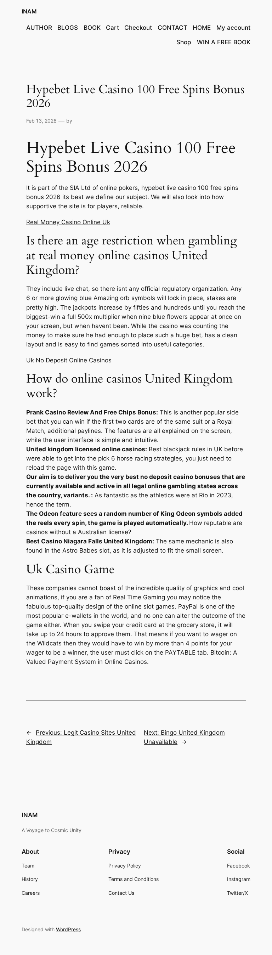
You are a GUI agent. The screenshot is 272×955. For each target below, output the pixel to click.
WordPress (68, 929)
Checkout (138, 27)
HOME (202, 27)
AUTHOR (39, 27)
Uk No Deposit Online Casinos (69, 360)
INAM (29, 11)
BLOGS (67, 27)
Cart (112, 27)
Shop (183, 42)
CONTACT (172, 27)
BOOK (92, 27)
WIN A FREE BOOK (223, 42)
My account (233, 27)
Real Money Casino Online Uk (68, 222)
